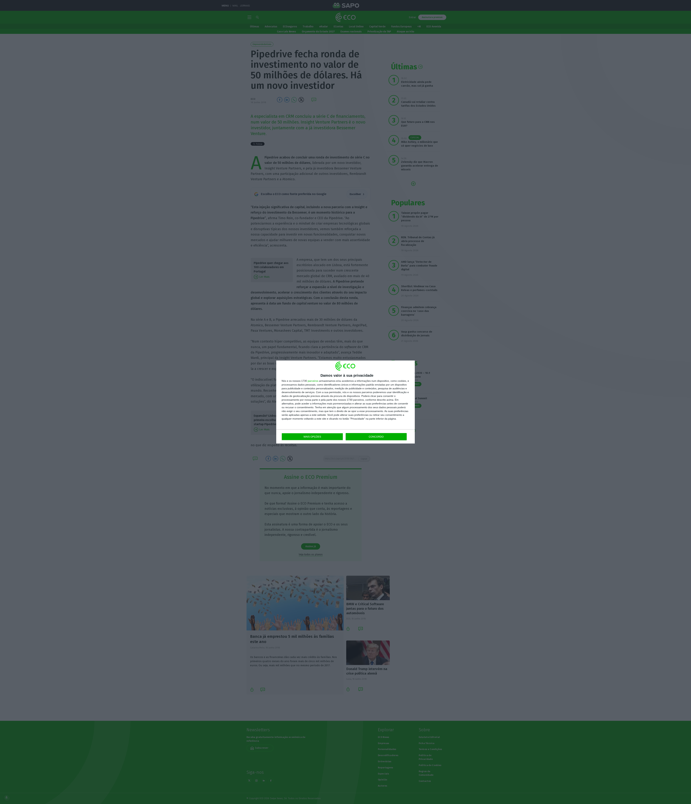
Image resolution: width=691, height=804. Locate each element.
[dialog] (345, 402)
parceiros (313, 381)
